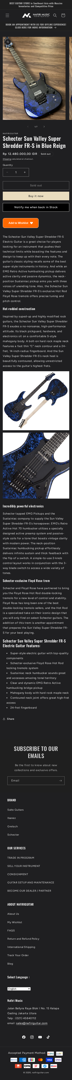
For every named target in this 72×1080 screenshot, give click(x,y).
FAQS (11, 930)
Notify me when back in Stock (36, 207)
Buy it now (36, 196)
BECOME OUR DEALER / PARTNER (29, 890)
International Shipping (21, 947)
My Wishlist (14, 922)
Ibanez (11, 818)
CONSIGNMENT (17, 874)
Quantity (8, 165)
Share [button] (10, 718)
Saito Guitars (15, 809)
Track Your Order (18, 955)
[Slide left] (28, 127)
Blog (10, 963)
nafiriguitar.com (40, 1072)
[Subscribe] (60, 780)
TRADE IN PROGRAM (20, 857)
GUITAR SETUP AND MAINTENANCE (30, 882)
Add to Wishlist (18, 222)
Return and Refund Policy (23, 938)
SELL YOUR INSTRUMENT (23, 866)
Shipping (7, 159)
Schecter (13, 834)
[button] (7, 15)
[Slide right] (44, 127)
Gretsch (12, 826)
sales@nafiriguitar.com (31, 1023)
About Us (13, 913)
